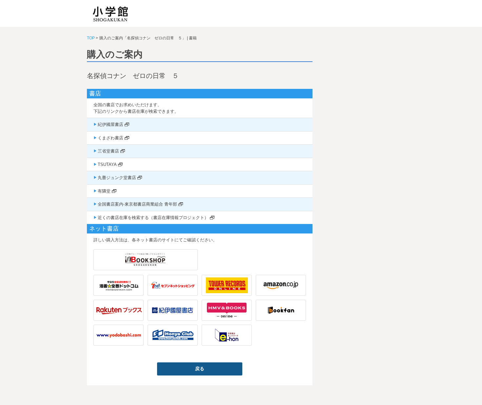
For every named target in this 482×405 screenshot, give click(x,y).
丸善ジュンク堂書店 (117, 177)
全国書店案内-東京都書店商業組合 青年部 (137, 204)
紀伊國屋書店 (110, 124)
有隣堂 (104, 191)
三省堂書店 (108, 151)
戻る (199, 368)
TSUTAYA (107, 164)
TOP (91, 38)
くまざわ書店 (110, 137)
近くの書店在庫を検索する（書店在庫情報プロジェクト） (153, 217)
